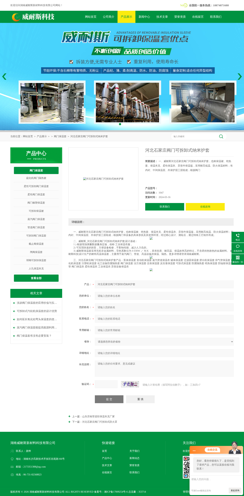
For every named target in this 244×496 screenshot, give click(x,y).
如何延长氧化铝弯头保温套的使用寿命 (38, 319)
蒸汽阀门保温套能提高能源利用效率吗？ (38, 327)
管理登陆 (188, 491)
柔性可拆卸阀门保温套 (36, 186)
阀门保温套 (60, 136)
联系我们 (215, 16)
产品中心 (107, 458)
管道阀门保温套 (36, 227)
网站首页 (90, 16)
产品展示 (126, 16)
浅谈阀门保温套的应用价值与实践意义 (38, 302)
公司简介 (108, 16)
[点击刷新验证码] (130, 384)
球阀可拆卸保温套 (36, 260)
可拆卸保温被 (36, 211)
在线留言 (198, 16)
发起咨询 (235, 490)
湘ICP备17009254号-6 (116, 491)
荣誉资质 (180, 16)
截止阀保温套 (36, 244)
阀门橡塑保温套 (36, 202)
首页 (104, 451)
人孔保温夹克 (36, 268)
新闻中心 (144, 16)
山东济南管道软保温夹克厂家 (98, 416)
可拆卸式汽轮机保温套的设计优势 (37, 311)
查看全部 (36, 278)
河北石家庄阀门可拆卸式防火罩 (99, 422)
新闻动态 (135, 458)
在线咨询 (205, 206)
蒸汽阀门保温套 (36, 219)
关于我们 (135, 451)
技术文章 (162, 16)
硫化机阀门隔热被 (36, 178)
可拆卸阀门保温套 (36, 235)
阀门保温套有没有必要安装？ (34, 335)
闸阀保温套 (36, 252)
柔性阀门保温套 (36, 194)
